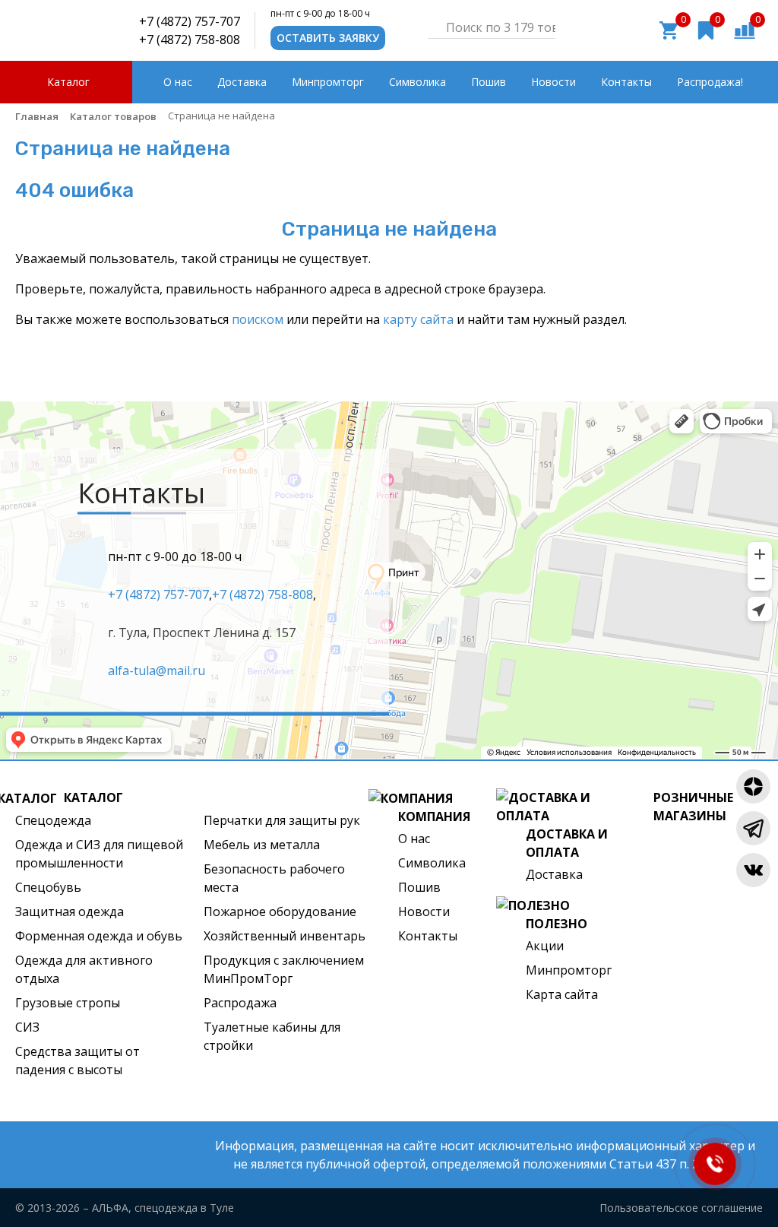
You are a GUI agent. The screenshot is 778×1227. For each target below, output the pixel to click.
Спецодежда (53, 820)
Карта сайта (562, 994)
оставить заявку (328, 37)
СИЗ (27, 1027)
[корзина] (668, 29)
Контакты (427, 935)
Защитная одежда (69, 911)
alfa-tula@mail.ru (156, 669)
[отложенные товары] (706, 29)
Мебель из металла (262, 844)
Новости (424, 911)
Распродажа (240, 1002)
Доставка (554, 874)
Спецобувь (48, 887)
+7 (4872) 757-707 (189, 21)
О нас (414, 838)
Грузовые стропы (67, 1002)
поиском (257, 319)
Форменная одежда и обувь (98, 935)
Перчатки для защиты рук (282, 820)
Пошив (419, 887)
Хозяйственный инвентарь (284, 935)
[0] (744, 29)
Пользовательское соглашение (681, 1207)
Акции (545, 945)
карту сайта (418, 319)
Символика (432, 862)
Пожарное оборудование (280, 911)
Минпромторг (569, 970)
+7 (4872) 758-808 (189, 39)
